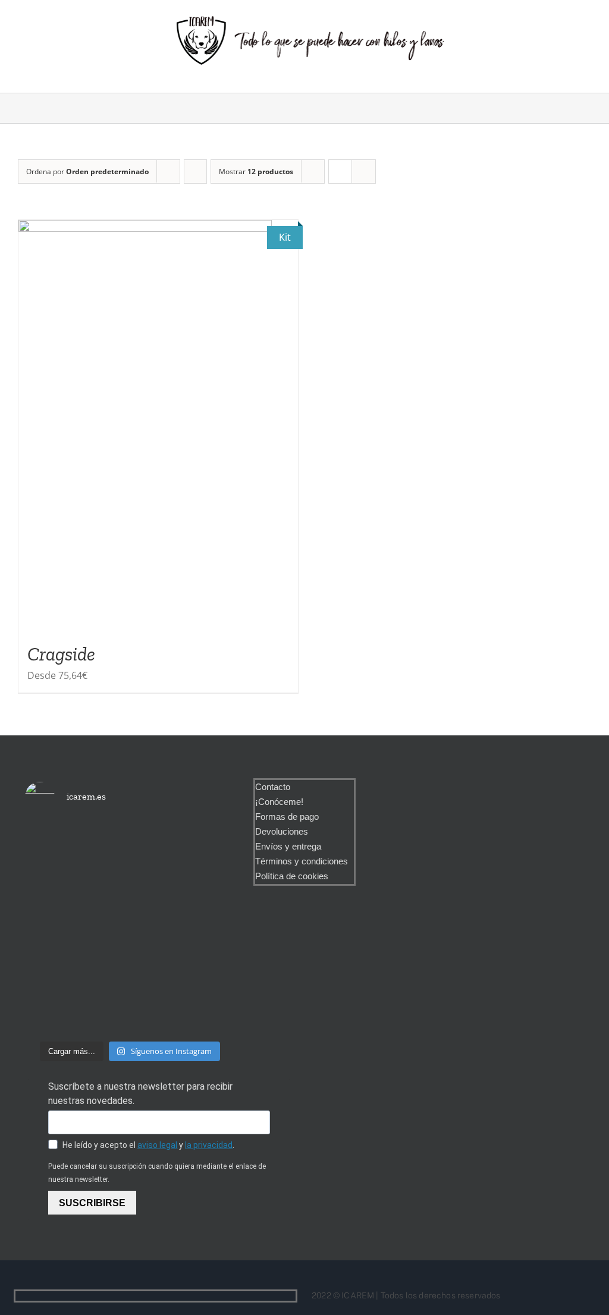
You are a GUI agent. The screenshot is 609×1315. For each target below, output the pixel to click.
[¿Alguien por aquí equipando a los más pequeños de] (130, 886)
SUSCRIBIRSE (92, 1203)
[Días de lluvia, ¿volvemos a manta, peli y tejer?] (58, 868)
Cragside (61, 654)
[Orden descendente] (195, 171)
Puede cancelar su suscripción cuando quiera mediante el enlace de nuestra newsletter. (157, 1173)
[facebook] (273, 1296)
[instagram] (292, 1296)
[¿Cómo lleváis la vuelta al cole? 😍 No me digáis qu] (202, 928)
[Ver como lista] (363, 171)
